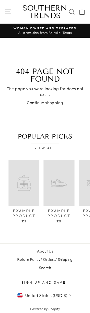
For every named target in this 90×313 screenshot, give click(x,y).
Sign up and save (44, 282)
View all (45, 148)
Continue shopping (45, 102)
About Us (45, 251)
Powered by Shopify (45, 309)
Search (45, 267)
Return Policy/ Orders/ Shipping (45, 259)
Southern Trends (44, 12)
